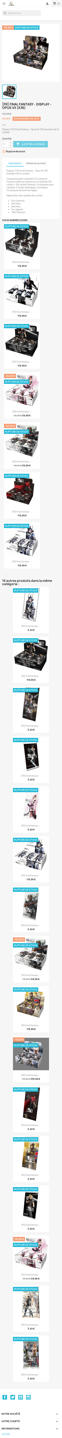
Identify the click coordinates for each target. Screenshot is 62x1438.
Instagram (28, 1397)
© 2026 (6, 1434)
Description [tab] (15, 163)
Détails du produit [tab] (36, 163)
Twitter (12, 1397)
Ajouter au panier (30, 144)
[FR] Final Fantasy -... (22, 262)
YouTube (20, 1397)
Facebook (4, 1397)
